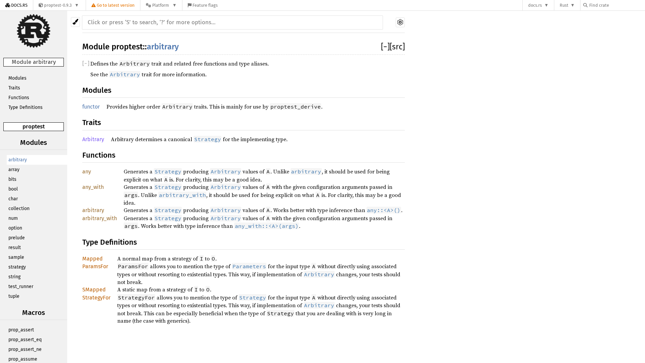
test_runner (20, 286)
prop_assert (21, 330)
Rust (564, 5)
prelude (16, 238)
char (13, 199)
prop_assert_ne (25, 349)
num (13, 218)
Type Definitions (25, 107)
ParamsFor (95, 266)
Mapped (92, 258)
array (13, 169)
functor (91, 107)
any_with (93, 187)
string (14, 277)
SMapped (94, 289)
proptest (34, 126)
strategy (17, 267)
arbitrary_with (99, 218)
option (15, 228)
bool (13, 189)
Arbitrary (93, 139)
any (86, 171)
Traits (14, 88)
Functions (18, 97)
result (14, 247)
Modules (17, 78)
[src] (397, 46)
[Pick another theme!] (75, 22)
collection (19, 208)
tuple (13, 296)
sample (16, 257)
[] (385, 46)
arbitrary (17, 160)
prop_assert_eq (25, 339)
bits (12, 179)
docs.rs (535, 5)
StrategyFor (96, 297)
